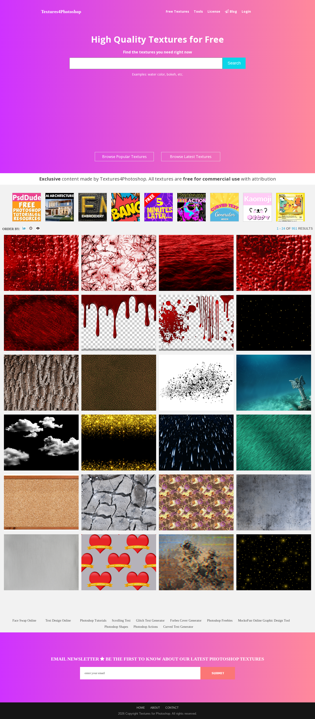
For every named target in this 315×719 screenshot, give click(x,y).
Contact (171, 707)
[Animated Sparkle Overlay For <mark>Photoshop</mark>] (273, 349)
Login (246, 11)
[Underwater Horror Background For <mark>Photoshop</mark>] (273, 409)
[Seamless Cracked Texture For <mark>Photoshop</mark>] (118, 529)
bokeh (171, 74)
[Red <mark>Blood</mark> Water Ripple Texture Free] (41, 349)
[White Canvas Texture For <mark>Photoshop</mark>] (41, 589)
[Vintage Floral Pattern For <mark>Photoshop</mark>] (196, 529)
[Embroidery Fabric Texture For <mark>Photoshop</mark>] (273, 469)
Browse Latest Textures (190, 156)
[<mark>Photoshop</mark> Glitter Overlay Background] (118, 469)
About (155, 707)
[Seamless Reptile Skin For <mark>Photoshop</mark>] (118, 409)
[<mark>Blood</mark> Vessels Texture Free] (118, 290)
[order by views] (38, 228)
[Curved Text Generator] (224, 207)
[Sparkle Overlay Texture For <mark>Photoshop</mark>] (273, 589)
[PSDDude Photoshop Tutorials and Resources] (26, 207)
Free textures (177, 11)
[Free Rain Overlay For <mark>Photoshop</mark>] (196, 469)
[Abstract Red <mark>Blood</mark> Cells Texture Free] (273, 290)
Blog (233, 11)
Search (234, 63)
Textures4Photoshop (61, 11)
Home (141, 707)
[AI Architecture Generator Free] (59, 207)
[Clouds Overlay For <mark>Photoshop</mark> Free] (41, 469)
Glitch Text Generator (150, 620)
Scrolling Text (121, 620)
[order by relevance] (24, 228)
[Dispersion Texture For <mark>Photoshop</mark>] (196, 409)
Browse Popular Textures (124, 156)
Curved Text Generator (178, 626)
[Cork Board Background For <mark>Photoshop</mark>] (41, 529)
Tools (198, 11)
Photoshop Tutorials (93, 620)
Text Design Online (58, 620)
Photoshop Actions (146, 626)
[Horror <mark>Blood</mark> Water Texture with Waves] (196, 290)
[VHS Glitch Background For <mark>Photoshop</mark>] (196, 589)
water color (156, 74)
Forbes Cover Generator (186, 620)
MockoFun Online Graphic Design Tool (264, 620)
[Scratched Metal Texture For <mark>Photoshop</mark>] (273, 529)
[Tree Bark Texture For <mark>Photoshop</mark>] (41, 409)
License (214, 11)
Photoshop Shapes (116, 626)
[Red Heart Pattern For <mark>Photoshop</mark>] (118, 589)
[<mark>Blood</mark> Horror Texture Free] (41, 290)
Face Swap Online (24, 620)
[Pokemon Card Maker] (290, 207)
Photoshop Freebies (219, 620)
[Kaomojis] (257, 207)
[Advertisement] (157, 114)
